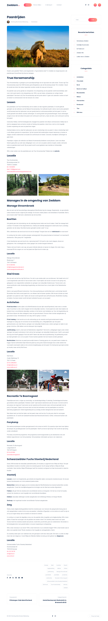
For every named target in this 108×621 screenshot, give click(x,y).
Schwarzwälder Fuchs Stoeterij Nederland (57, 581)
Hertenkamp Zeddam (82, 41)
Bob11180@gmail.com (13, 169)
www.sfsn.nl (10, 556)
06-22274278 (11, 551)
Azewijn (46, 565)
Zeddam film (80, 53)
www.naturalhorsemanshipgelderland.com (19, 171)
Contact (59, 5)
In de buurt (49, 5)
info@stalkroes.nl (12, 365)
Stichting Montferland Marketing (19, 22)
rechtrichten (49, 578)
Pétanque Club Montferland (21, 600)
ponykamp (64, 574)
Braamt (65, 565)
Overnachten (80, 100)
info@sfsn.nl (10, 554)
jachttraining (51, 571)
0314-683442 (11, 265)
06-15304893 (11, 167)
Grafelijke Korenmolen (83, 45)
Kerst (78, 85)
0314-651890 (11, 452)
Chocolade (80, 81)
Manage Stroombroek (62, 571)
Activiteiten (34, 22)
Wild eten (79, 112)
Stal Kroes (45, 584)
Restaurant (80, 104)
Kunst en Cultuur (82, 89)
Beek (52, 565)
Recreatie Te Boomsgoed (61, 578)
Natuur (79, 96)
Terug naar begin (95, 616)
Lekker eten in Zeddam (83, 56)
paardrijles (56, 574)
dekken (59, 568)
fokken (65, 568)
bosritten (59, 565)
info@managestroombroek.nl (15, 267)
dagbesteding (50, 568)
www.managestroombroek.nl (15, 269)
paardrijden (48, 574)
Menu (27, 5)
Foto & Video (37, 5)
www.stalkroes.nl (12, 367)
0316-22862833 (12, 363)
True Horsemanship (55, 584)
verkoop (65, 584)
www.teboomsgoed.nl (13, 454)
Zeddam (13, 4)
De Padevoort (80, 49)
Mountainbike (81, 93)
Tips (78, 108)
